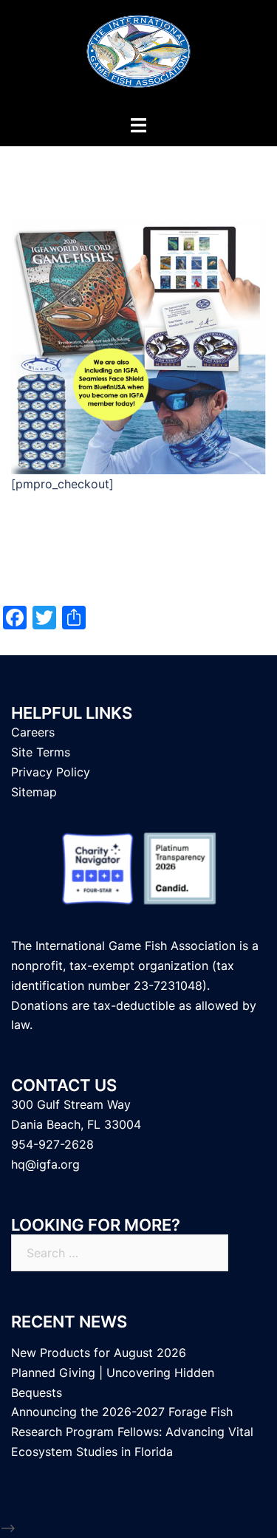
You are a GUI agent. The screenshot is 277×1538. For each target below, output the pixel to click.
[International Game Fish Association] (138, 56)
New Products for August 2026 (98, 1352)
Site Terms (40, 752)
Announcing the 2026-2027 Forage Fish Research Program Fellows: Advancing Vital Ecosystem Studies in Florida (132, 1431)
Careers (33, 732)
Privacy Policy (50, 772)
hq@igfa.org (45, 1164)
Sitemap (34, 792)
